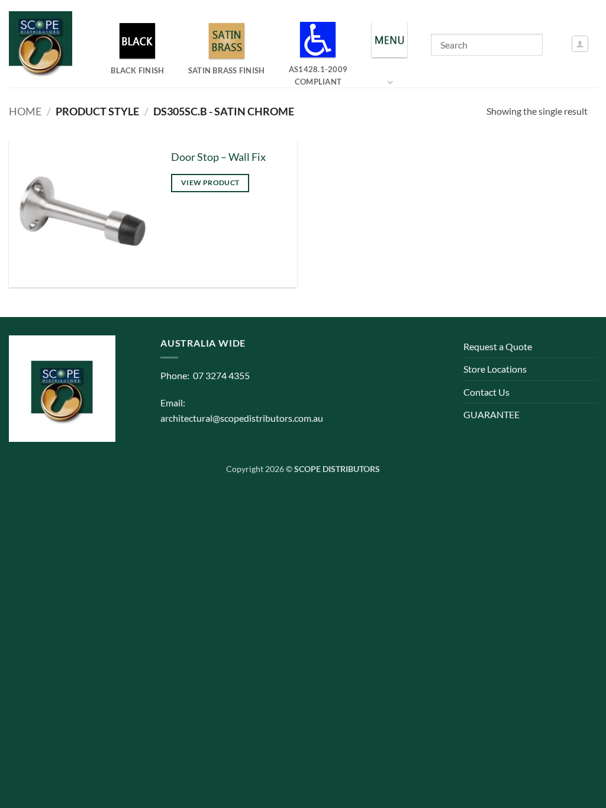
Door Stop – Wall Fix (218, 157)
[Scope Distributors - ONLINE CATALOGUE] (43, 43)
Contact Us (486, 391)
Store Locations (495, 368)
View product (210, 182)
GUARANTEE (491, 414)
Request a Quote (497, 346)
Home (25, 111)
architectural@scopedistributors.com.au (241, 418)
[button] (580, 43)
